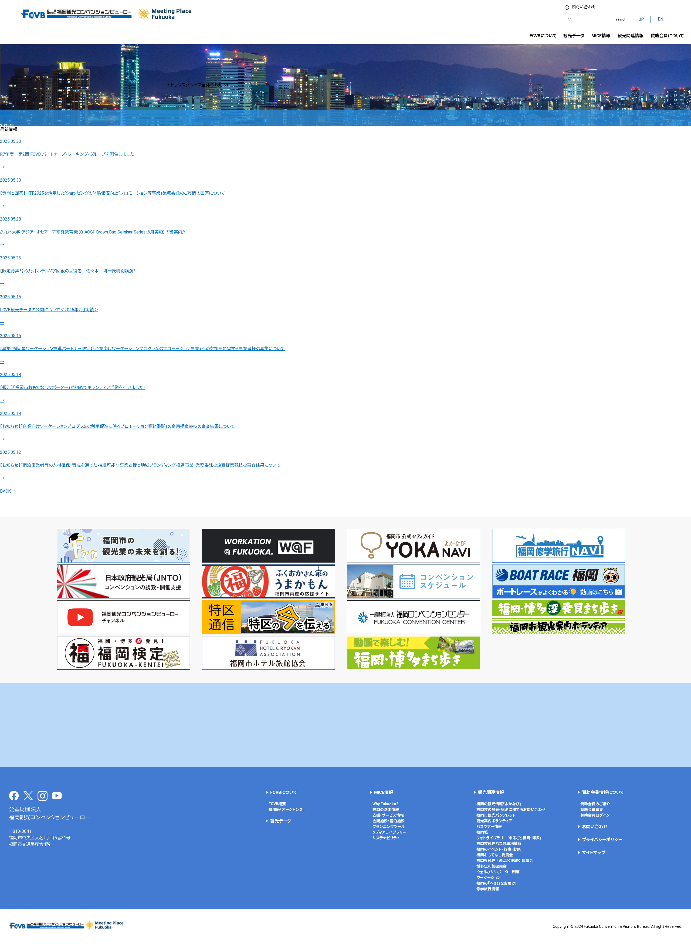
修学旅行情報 (487, 889)
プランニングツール (388, 826)
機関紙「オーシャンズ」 (287, 809)
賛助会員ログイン (595, 815)
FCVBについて (283, 792)
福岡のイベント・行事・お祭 (498, 849)
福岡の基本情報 (385, 809)
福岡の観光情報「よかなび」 (498, 804)
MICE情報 (600, 35)
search (621, 19)
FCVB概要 (277, 804)
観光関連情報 (491, 792)
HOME (6, 112)
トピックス (9, 119)
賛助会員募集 (591, 809)
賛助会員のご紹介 (595, 804)
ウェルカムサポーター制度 (498, 872)
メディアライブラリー (389, 832)
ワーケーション (488, 877)
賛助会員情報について (603, 792)
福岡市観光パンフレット (496, 815)
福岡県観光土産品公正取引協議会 (504, 860)
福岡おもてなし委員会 (494, 855)
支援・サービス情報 (388, 815)
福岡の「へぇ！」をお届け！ (496, 883)
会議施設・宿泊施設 (388, 821)
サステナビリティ (385, 838)
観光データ (573, 35)
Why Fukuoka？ (385, 804)
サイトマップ (593, 852)
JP (641, 19)
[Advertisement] (345, 725)
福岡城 (482, 832)
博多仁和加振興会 (491, 866)
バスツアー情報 (489, 826)
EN (660, 19)
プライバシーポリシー (602, 839)
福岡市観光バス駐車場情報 (498, 843)
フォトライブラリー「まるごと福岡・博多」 (508, 838)
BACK (7, 491)
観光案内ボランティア (494, 821)
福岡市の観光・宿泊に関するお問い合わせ (511, 809)
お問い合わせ (583, 7)
